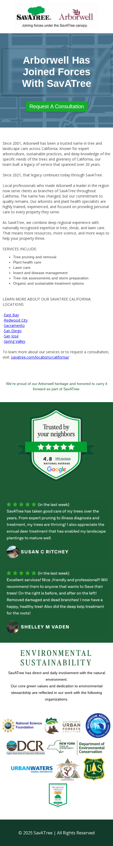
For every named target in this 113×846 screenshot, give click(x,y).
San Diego (13, 330)
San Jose (11, 336)
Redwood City (16, 320)
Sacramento (14, 325)
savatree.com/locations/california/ (40, 357)
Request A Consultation (56, 106)
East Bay (11, 314)
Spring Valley (14, 341)
